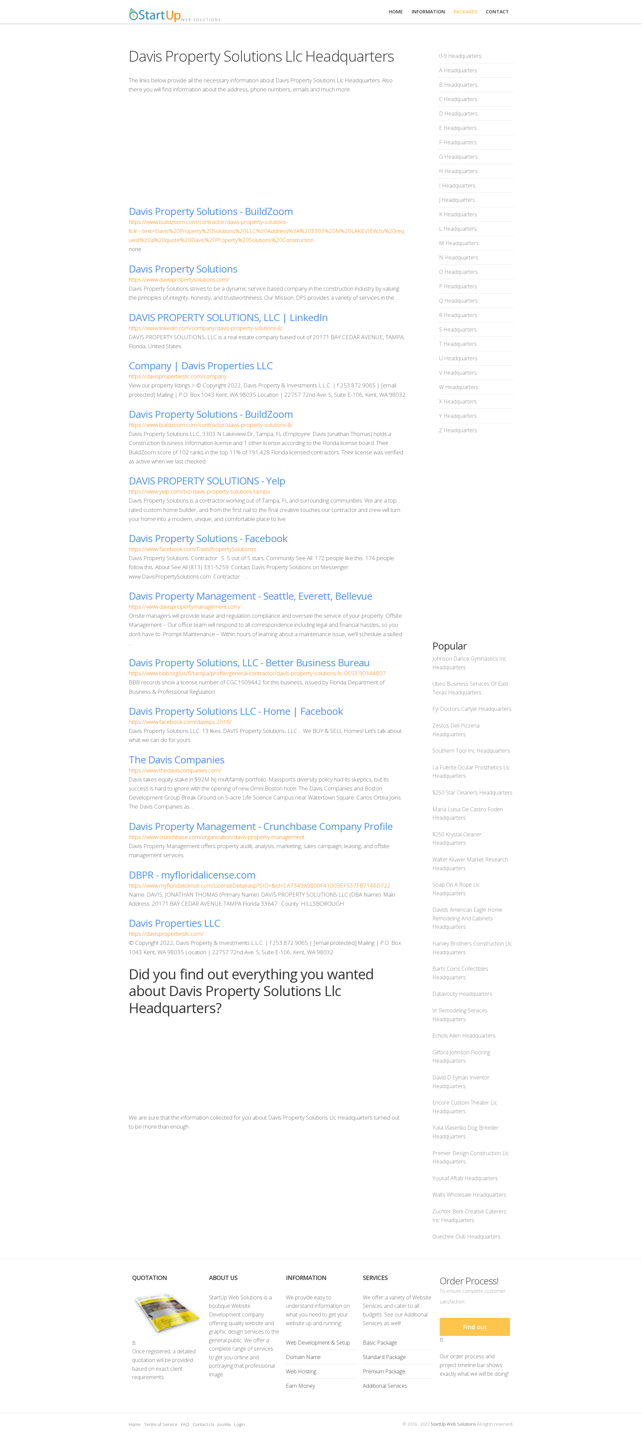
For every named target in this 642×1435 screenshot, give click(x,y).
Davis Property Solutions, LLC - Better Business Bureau (249, 662)
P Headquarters (458, 286)
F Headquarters (458, 142)
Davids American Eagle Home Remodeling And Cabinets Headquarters (467, 918)
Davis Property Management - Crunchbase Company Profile (261, 826)
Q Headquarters (458, 300)
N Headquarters (458, 257)
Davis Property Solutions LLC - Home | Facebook (236, 711)
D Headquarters (458, 113)
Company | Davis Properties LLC (201, 365)
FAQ (185, 1424)
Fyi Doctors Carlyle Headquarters (472, 708)
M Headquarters (459, 243)
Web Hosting (301, 1371)
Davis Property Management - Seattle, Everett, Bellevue (250, 596)
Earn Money (300, 1385)
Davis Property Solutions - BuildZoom (211, 211)
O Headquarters (458, 272)
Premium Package (384, 1371)
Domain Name (303, 1357)
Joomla (224, 1424)
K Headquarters (458, 214)
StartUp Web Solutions (453, 1424)
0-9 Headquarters (460, 56)
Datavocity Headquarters (462, 993)
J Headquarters (457, 200)
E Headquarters (458, 128)
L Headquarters (458, 228)
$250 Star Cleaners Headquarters (472, 792)
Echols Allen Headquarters (464, 1035)
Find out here (475, 1329)
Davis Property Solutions (183, 269)
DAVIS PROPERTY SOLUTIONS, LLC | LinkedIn (228, 317)
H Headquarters (458, 171)
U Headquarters (458, 358)
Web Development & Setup (318, 1342)
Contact (497, 11)
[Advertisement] (267, 149)
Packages (465, 11)
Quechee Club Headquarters (466, 1236)
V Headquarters (458, 372)
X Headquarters (458, 401)
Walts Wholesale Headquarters (469, 1194)
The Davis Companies (176, 759)
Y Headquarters (458, 416)
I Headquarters (457, 185)
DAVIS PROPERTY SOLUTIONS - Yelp (207, 480)
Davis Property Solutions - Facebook (208, 538)
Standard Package (384, 1357)
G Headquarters (458, 156)
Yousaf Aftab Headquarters (465, 1178)
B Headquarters (458, 84)
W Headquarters (458, 387)
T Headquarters (458, 344)
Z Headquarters (458, 430)
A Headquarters (458, 70)
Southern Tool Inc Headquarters (471, 750)
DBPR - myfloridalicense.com (192, 875)
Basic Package (380, 1342)
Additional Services (385, 1385)
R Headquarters (458, 315)
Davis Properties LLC (174, 923)
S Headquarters (458, 329)
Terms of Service (161, 1424)
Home (135, 1424)
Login (239, 1424)
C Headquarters (458, 99)
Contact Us (203, 1424)
